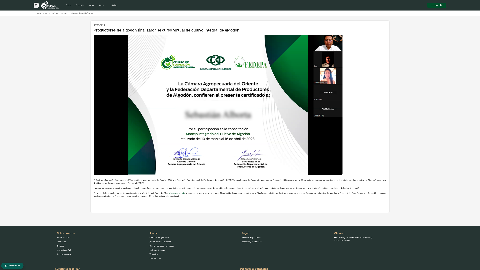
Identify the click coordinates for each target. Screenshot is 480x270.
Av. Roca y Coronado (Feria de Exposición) (354, 237)
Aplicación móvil (64, 250)
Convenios (61, 241)
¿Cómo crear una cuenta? (160, 241)
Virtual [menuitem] (91, 5)
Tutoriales (154, 254)
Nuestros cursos (64, 254)
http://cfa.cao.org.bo (177, 193)
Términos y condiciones (252, 241)
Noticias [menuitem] (113, 5)
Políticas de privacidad (251, 237)
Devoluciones (155, 258)
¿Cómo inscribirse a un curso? (162, 246)
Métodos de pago (157, 250)
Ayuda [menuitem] (101, 5)
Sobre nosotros (63, 237)
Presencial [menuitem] (80, 5)
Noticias (60, 246)
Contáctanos (13, 265)
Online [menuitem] (68, 5)
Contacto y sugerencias (159, 237)
